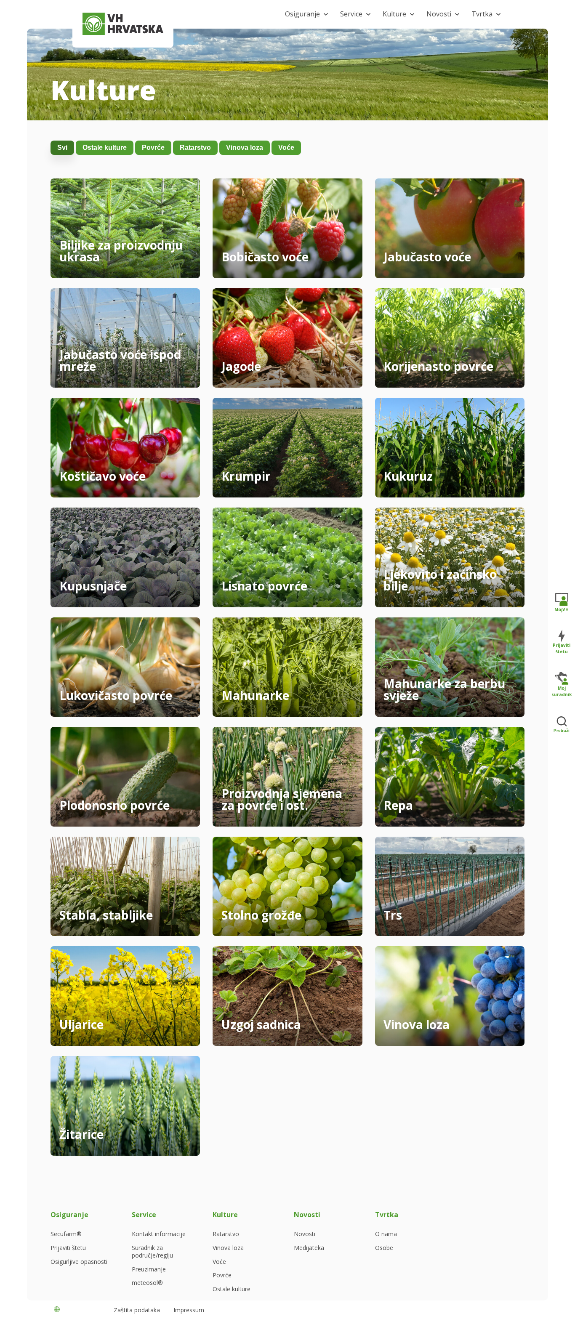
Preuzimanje (149, 1269)
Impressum (188, 1310)
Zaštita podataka (137, 1310)
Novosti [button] (438, 14)
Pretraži (562, 730)
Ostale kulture (105, 147)
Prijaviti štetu (68, 1248)
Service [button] (351, 14)
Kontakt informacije (159, 1234)
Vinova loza (244, 147)
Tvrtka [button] (481, 14)
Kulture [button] (394, 14)
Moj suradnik (561, 691)
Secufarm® (66, 1234)
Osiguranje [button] (302, 14)
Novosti (304, 1234)
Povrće (153, 147)
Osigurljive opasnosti (79, 1262)
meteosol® (147, 1283)
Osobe (384, 1248)
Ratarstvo (195, 147)
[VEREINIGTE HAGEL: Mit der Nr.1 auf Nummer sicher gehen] (122, 24)
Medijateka (309, 1248)
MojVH (561, 609)
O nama (386, 1234)
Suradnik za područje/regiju (152, 1251)
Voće (286, 147)
